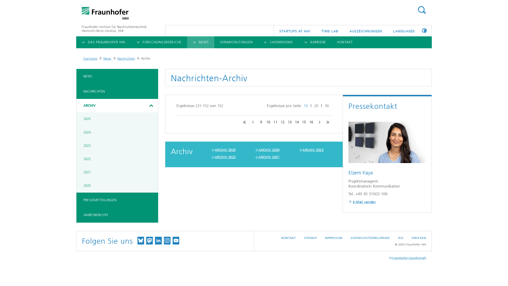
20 (316, 106)
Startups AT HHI (294, 31)
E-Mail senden (364, 202)
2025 (87, 119)
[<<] (244, 122)
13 (290, 122)
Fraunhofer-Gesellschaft (409, 258)
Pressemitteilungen (99, 200)
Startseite (90, 59)
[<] (253, 122)
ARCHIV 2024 (269, 150)
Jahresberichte (95, 215)
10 (306, 106)
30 (327, 106)
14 (297, 122)
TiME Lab (329, 31)
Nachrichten (126, 59)
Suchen (421, 10)
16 (311, 122)
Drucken (419, 238)
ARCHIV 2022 (225, 157)
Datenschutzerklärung (370, 238)
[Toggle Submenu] (151, 105)
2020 (87, 185)
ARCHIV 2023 (312, 150)
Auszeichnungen (365, 31)
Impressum (333, 238)
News (107, 59)
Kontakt (288, 238)
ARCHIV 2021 (269, 157)
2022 (87, 159)
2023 (87, 146)
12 (283, 122)
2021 (87, 172)
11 (275, 122)
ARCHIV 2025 (225, 150)
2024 (87, 132)
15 (304, 122)
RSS (400, 238)
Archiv (89, 105)
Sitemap (310, 238)
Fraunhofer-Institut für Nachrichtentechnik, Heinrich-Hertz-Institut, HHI (115, 29)
